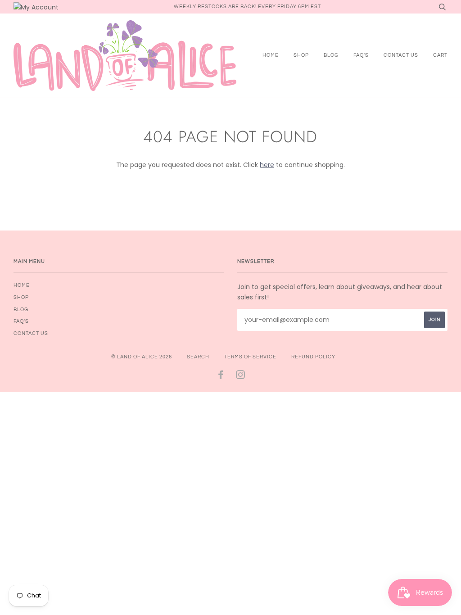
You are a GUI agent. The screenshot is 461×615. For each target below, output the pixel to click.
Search (198, 356)
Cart (440, 55)
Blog (331, 55)
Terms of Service (250, 356)
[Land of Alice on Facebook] (221, 376)
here (267, 164)
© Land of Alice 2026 (141, 356)
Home (270, 55)
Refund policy (313, 356)
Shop (301, 55)
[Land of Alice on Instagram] (240, 376)
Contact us (401, 55)
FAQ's (361, 55)
